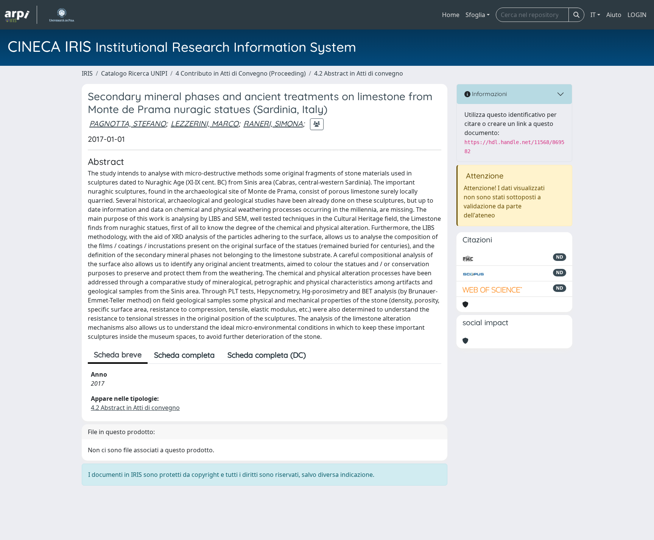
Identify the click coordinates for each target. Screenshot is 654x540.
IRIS (87, 73)
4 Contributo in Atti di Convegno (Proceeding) (241, 73)
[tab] (318, 355)
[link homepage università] (61, 15)
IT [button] (593, 15)
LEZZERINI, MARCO (204, 123)
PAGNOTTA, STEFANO (127, 123)
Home (450, 15)
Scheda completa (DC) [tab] (266, 355)
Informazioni (488, 94)
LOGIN (637, 15)
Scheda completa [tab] (184, 355)
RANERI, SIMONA (273, 123)
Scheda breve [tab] (118, 354)
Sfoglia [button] (475, 15)
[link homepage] (21, 15)
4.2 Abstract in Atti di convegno (358, 73)
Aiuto (613, 15)
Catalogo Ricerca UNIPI (134, 73)
